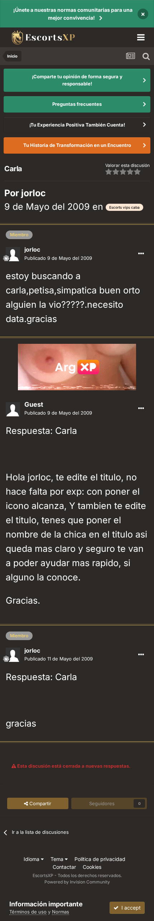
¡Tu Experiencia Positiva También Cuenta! (77, 125)
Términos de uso (28, 912)
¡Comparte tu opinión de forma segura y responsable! (77, 80)
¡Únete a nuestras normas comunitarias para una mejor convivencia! (73, 14)
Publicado (58, 258)
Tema (57, 859)
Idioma (32, 859)
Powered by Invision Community (77, 882)
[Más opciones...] (141, 253)
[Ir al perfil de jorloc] (13, 254)
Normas (60, 912)
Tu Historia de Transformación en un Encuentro (77, 145)
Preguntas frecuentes (77, 104)
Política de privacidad (99, 859)
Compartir (39, 803)
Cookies (92, 867)
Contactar (64, 867)
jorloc (33, 193)
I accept (130, 908)
